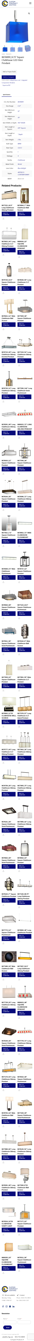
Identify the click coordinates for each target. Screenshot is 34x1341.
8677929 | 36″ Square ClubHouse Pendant (24, 318)
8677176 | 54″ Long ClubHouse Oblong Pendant (8, 1079)
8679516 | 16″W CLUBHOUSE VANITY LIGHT (7, 1224)
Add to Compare (8, 77)
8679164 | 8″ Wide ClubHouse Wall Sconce (23, 643)
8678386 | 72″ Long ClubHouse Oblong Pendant (24, 499)
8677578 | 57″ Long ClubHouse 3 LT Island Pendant (24, 716)
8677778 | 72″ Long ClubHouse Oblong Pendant (24, 1043)
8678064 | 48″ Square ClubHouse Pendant (8, 607)
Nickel (20, 164)
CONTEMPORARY (23, 175)
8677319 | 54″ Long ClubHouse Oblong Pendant (24, 354)
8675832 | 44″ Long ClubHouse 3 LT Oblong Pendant (8, 244)
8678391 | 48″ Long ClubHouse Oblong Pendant (8, 1187)
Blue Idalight (22, 168)
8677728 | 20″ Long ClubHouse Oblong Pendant (8, 1005)
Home (3, 54)
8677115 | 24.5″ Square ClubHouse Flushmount (24, 607)
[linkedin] (13, 1306)
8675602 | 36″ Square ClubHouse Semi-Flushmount (8, 860)
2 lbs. (19, 140)
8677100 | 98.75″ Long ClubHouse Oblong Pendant (23, 896)
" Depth (20, 134)
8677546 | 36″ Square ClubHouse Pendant (24, 463)
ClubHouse (21, 160)
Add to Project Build (9, 72)
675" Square (22, 128)
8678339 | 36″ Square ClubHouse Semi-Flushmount (8, 1043)
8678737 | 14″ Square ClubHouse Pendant (24, 571)
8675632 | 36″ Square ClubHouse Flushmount (24, 1079)
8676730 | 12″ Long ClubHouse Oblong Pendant (8, 391)
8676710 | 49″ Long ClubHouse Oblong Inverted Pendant (8, 354)
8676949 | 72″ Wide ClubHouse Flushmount (8, 571)
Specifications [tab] (6, 94)
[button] (29, 13)
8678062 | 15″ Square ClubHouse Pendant (24, 860)
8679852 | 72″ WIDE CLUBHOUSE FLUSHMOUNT (24, 535)
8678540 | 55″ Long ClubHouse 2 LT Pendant (24, 282)
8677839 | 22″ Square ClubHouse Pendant (8, 679)
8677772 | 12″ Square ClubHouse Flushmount (8, 932)
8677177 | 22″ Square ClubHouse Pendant (24, 1224)
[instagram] (6, 1306)
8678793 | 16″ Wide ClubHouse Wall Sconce (8, 1115)
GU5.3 (20, 148)
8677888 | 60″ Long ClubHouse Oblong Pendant (8, 1151)
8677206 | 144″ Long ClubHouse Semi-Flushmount (24, 391)
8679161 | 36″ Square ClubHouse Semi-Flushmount (8, 824)
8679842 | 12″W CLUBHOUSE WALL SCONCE (9, 716)
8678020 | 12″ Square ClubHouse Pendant (8, 463)
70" (19, 117)
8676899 (21, 102)
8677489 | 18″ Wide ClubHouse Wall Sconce (8, 969)
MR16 (19, 144)
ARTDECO (21, 172)
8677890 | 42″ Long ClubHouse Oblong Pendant (24, 824)
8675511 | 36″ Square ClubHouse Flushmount (24, 1260)
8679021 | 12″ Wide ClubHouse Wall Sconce (8, 318)
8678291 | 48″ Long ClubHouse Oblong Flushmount (8, 427)
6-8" (19, 106)
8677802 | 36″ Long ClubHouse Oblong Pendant (24, 752)
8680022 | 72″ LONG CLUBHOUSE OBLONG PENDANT (24, 427)
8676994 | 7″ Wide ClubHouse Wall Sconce (23, 208)
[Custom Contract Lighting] (10, 3)
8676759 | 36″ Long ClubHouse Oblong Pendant (8, 788)
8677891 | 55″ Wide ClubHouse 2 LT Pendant (24, 679)
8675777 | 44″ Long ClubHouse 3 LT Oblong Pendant (8, 752)
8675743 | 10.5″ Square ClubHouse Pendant (8, 282)
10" (19, 111)
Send (7, 1327)
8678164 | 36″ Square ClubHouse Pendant (8, 499)
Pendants (8, 54)
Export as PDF (6, 85)
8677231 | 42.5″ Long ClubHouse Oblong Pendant (8, 208)
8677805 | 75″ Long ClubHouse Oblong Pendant (24, 788)
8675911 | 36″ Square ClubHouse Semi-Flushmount (8, 643)
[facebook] (3, 1306)
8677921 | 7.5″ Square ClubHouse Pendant (8, 535)
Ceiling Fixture (14, 80)
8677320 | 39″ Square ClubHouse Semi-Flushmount (24, 1115)
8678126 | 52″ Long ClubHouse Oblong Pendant (24, 1151)
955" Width (21, 123)
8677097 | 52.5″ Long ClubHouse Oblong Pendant (23, 969)
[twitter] (10, 1306)
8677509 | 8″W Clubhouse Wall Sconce (23, 1187)
